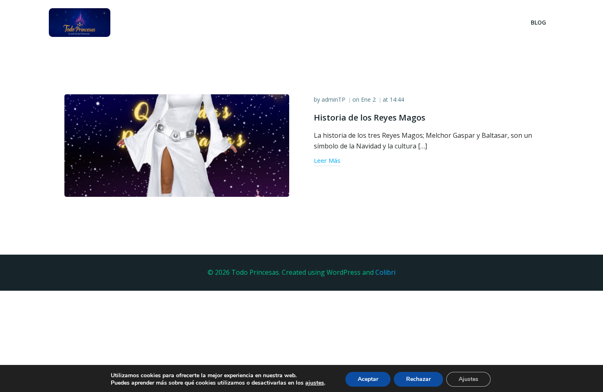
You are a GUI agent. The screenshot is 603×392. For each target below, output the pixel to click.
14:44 (397, 99)
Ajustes (468, 379)
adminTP (333, 99)
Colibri (385, 272)
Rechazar (418, 379)
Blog (538, 22)
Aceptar (368, 379)
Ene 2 (368, 99)
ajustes (314, 383)
